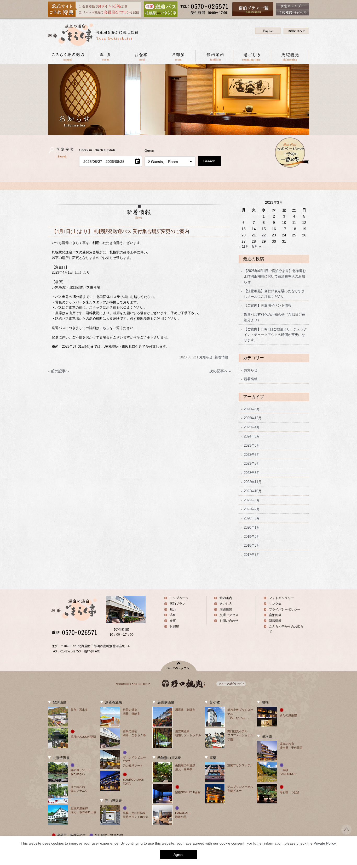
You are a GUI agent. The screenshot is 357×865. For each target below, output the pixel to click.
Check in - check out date (97, 150)
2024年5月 (252, 436)
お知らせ (205, 357)
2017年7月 (252, 555)
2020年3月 (252, 518)
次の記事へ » (220, 371)
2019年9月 (252, 537)
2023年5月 (252, 463)
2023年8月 (252, 445)
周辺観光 (290, 56)
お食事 (141, 56)
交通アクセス (229, 615)
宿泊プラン (177, 604)
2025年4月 (252, 427)
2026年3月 (252, 409)
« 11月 (244, 246)
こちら (104, 328)
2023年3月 (252, 473)
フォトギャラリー (281, 598)
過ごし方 (252, 56)
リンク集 (275, 604)
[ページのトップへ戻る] (346, 833)
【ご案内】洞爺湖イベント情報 (267, 305)
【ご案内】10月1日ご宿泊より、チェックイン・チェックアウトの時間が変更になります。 (275, 334)
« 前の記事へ (58, 371)
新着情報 (221, 357)
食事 (173, 621)
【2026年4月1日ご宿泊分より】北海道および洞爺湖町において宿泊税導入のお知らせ (275, 276)
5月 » (256, 246)
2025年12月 (253, 418)
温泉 (106, 56)
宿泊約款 (275, 615)
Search (209, 161)
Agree (178, 854)
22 (264, 235)
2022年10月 (253, 491)
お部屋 (177, 56)
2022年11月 (253, 482)
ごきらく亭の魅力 (68, 56)
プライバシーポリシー (284, 609)
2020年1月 (252, 527)
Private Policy (325, 843)
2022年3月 (252, 500)
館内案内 (214, 56)
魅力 (173, 609)
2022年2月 (252, 509)
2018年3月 (252, 545)
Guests (149, 150)
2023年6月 (252, 455)
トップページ (179, 598)
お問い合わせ (229, 621)
